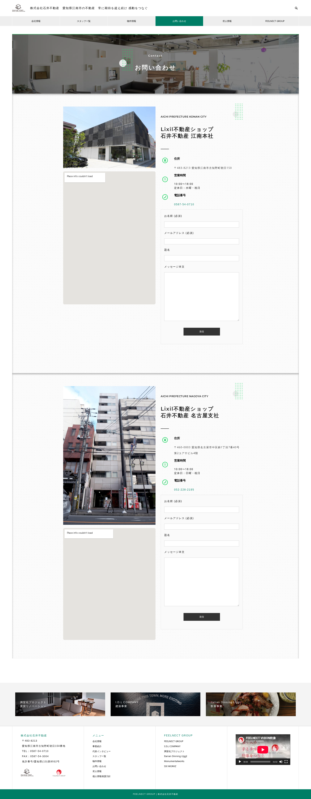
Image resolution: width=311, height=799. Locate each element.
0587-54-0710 (184, 204)
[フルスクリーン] (286, 761)
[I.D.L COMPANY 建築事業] (156, 715)
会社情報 (35, 21)
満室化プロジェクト (174, 751)
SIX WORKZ (170, 766)
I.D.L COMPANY (172, 746)
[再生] (240, 761)
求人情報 (227, 21)
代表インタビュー (101, 751)
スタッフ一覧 (84, 21)
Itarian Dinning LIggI (175, 756)
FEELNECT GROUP (274, 21)
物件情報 (131, 21)
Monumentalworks (174, 761)
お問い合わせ (179, 21)
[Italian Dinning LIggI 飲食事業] (251, 715)
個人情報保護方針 (101, 776)
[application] (263, 749)
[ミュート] (280, 761)
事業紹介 (97, 746)
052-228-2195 (184, 489)
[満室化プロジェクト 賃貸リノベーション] (60, 715)
